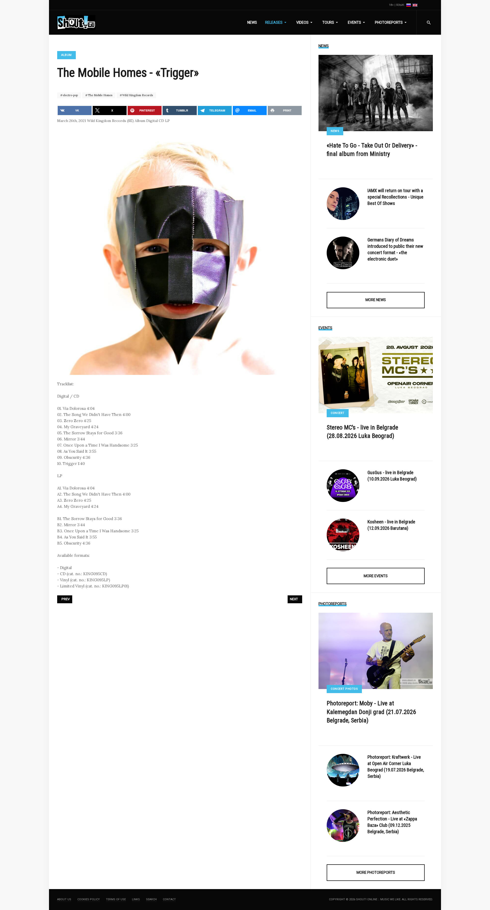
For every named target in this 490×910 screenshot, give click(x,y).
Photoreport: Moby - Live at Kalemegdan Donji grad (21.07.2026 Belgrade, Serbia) (371, 712)
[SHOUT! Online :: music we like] (76, 22)
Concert (338, 413)
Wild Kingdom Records (137, 95)
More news (375, 300)
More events (376, 576)
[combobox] (428, 22)
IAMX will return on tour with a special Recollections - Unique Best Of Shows (395, 197)
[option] (409, 5)
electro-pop (70, 95)
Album (66, 55)
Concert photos (344, 689)
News (335, 131)
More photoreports (376, 872)
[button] (276, 22)
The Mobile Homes (99, 95)
